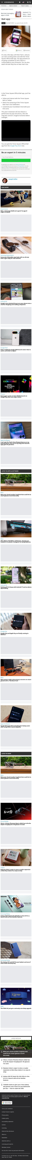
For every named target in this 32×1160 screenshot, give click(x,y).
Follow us (20, 50)
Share (5, 50)
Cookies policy (5, 1118)
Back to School (13, 6)
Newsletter (27, 50)
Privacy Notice (21, 166)
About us (4, 1134)
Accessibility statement (7, 1121)
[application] (16, 130)
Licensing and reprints (7, 1144)
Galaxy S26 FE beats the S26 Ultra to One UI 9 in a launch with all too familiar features (16, 1078)
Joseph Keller (11, 23)
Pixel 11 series (25, 6)
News (3, 23)
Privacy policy (5, 1115)
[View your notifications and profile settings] (19, 2)
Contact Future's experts (8, 1112)
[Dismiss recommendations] (30, 9)
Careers (4, 1124)
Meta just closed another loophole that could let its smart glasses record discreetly (15, 1053)
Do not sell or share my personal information (13, 1150)
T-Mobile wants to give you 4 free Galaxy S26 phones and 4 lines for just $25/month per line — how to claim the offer (16, 1086)
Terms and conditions (7, 1108)
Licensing (4, 1128)
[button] (30, 2)
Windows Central (6, 1147)
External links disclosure (8, 1131)
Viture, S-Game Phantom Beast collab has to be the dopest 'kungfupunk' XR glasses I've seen (16, 1061)
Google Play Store (15, 146)
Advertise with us (6, 1141)
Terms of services (19, 164)
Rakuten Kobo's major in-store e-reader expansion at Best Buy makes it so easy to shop (16, 1070)
